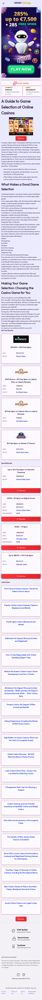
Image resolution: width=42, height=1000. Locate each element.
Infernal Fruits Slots (31, 92)
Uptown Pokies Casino (23, 479)
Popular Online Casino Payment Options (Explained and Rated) (21, 606)
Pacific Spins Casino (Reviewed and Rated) (21, 623)
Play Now (21, 138)
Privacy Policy (4, 992)
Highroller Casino (21, 564)
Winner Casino (20, 356)
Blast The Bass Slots (10, 92)
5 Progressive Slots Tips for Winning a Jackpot (21, 788)
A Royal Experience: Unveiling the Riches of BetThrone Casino (21, 722)
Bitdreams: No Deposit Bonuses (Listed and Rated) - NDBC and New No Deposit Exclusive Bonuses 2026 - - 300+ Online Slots (21, 692)
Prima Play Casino (21, 539)
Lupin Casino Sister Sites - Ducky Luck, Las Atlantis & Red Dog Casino (21, 772)
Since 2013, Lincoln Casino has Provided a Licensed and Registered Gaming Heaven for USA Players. (21, 856)
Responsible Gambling (32, 992)
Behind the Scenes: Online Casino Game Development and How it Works (21, 672)
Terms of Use (14, 992)
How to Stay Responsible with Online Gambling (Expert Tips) (21, 656)
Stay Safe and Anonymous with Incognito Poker (21, 821)
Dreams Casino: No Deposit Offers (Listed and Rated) (21, 705)
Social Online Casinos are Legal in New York (21, 904)
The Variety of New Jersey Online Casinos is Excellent (21, 838)
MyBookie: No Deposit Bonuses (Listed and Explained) (21, 639)
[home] (23, 5)
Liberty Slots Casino (22, 452)
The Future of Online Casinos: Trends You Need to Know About (21, 590)
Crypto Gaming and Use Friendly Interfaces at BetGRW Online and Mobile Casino (21, 806)
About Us (23, 992)
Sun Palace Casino (22, 392)
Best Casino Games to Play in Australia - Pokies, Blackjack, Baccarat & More (21, 887)
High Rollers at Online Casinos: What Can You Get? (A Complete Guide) (21, 738)
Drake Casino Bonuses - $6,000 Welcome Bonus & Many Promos (21, 755)
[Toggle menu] (3, 3)
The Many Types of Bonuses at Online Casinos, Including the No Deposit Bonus (21, 871)
